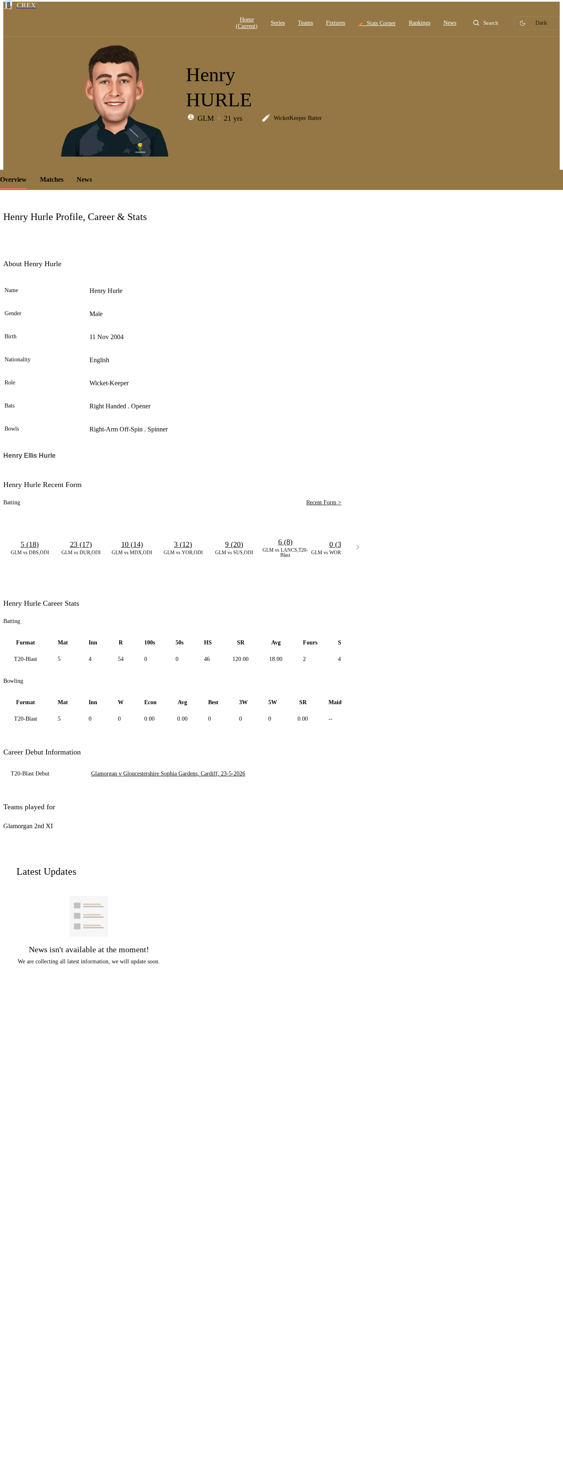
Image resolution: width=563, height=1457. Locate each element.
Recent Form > (323, 502)
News (84, 179)
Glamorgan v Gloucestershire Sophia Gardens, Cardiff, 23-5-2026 (168, 774)
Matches (51, 179)
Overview (13, 179)
